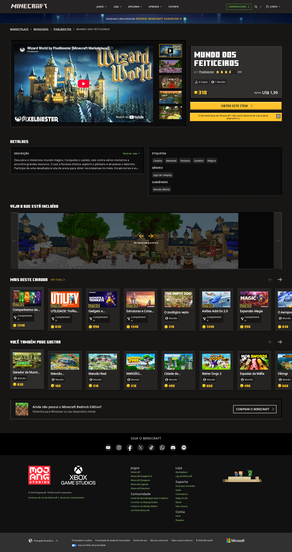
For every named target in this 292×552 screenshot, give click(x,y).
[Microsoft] (235, 540)
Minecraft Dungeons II (141, 476)
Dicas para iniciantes (185, 486)
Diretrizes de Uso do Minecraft (42, 498)
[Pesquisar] (258, 7)
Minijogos (41, 29)
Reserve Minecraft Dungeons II (159, 18)
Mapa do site (182, 498)
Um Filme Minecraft (140, 510)
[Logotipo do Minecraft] (29, 7)
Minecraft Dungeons (140, 480)
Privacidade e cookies (82, 540)
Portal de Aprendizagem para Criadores (149, 498)
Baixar (179, 502)
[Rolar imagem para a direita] (277, 240)
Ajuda (178, 490)
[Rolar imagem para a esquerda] (14, 240)
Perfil (178, 516)
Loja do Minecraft (184, 476)
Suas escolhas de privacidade (92, 545)
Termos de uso (140, 540)
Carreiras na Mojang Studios (144, 502)
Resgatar (180, 520)
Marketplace (19, 29)
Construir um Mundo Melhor (144, 506)
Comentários (182, 494)
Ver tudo (56, 279)
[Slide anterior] (270, 280)
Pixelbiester (62, 29)
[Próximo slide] (280, 280)
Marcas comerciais (159, 540)
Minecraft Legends (139, 484)
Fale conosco (182, 506)
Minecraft (135, 472)
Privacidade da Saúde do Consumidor (112, 540)
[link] (108, 447)
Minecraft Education (140, 488)
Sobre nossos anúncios (182, 540)
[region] (146, 241)
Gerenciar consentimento (72, 498)
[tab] (170, 50)
